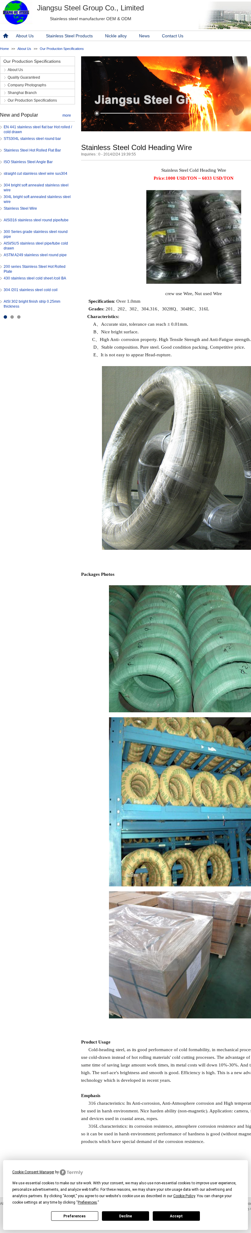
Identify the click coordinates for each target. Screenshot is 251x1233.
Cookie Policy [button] (184, 1196)
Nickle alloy (116, 35)
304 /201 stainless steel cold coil (31, 290)
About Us (25, 35)
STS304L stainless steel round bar (32, 139)
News (144, 35)
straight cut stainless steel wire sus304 (35, 173)
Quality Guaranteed (24, 77)
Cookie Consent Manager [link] (33, 1172)
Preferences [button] (87, 1202)
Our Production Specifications (62, 49)
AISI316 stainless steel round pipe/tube (36, 220)
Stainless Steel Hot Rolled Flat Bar (32, 150)
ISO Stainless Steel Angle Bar (28, 162)
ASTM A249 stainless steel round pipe (35, 255)
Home (4, 49)
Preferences (74, 1216)
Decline (125, 1216)
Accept (176, 1216)
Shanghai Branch (22, 93)
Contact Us (172, 35)
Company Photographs (27, 85)
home (4, 36)
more (66, 115)
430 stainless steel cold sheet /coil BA (35, 278)
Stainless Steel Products (69, 35)
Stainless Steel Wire (20, 208)
